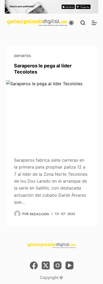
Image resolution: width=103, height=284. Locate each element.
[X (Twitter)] (46, 265)
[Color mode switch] (71, 22)
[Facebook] (34, 265)
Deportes (22, 56)
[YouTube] (69, 265)
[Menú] (94, 22)
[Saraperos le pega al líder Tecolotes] (51, 114)
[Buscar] (83, 22)
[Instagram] (58, 265)
